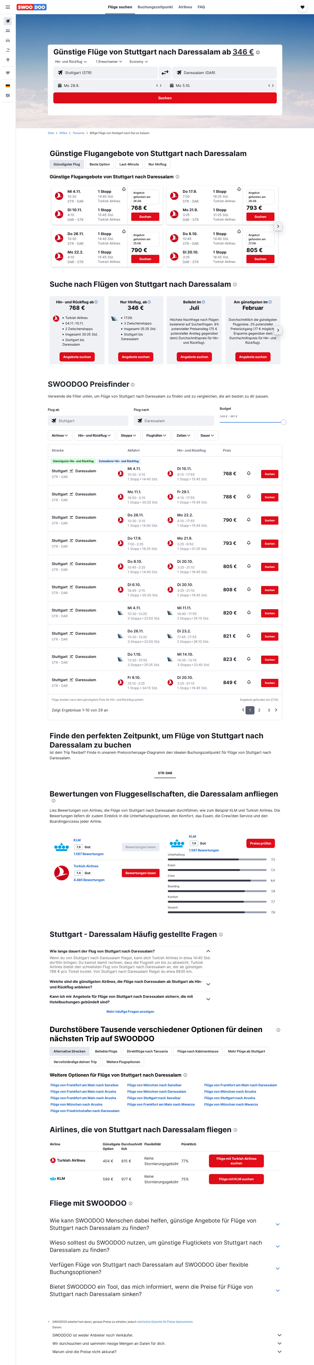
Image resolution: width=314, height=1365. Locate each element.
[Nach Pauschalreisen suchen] (8, 50)
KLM (77, 840)
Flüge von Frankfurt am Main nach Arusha (83, 1091)
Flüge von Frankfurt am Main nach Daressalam (240, 1085)
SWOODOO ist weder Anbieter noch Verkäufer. (92, 1335)
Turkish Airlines (86, 866)
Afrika (63, 133)
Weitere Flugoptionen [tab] (123, 1062)
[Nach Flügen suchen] (8, 21)
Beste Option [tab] (100, 164)
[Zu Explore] (8, 59)
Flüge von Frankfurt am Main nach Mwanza (161, 1104)
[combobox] (71, 61)
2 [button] (259, 710)
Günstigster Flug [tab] (67, 164)
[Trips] (8, 72)
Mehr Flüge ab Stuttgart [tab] (246, 1051)
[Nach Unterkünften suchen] (8, 30)
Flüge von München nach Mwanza (231, 1104)
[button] (8, 7)
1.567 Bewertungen (89, 854)
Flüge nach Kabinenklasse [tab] (197, 1051)
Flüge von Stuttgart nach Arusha (229, 1098)
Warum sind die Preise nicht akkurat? (84, 1351)
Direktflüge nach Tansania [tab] (147, 1051)
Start (51, 133)
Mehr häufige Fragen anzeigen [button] (130, 1011)
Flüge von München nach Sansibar (154, 1085)
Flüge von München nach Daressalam (156, 1091)
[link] (77, 356)
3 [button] (269, 710)
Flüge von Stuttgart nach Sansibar (154, 1098)
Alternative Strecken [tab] (70, 1051)
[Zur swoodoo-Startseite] (32, 7)
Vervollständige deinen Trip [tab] (75, 1062)
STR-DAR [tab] (165, 773)
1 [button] (250, 710)
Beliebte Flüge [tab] (106, 1051)
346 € (243, 51)
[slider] (283, 422)
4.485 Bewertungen (89, 880)
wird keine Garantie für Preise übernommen (165, 1321)
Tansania (78, 133)
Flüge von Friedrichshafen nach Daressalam (85, 1111)
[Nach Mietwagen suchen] (8, 40)
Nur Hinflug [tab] (157, 164)
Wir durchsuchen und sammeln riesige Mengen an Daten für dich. (108, 1343)
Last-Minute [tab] (129, 164)
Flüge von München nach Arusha (230, 1091)
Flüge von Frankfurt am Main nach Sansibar (85, 1085)
